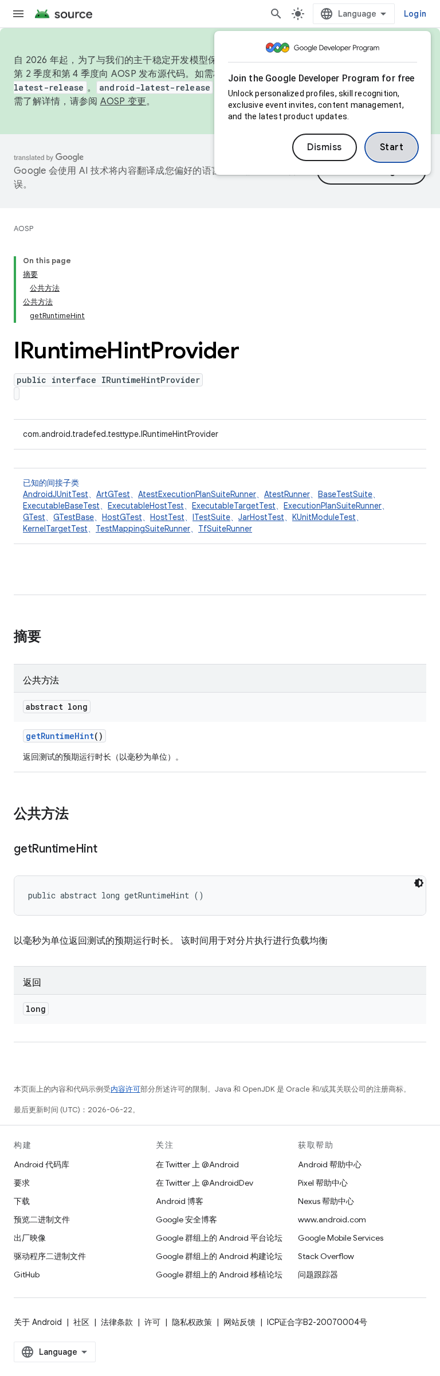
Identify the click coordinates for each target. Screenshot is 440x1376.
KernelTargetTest (55, 528)
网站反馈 (239, 1322)
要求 (22, 1183)
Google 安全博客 (186, 1219)
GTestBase (73, 517)
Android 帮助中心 (330, 1164)
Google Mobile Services (340, 1238)
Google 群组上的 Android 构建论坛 (219, 1256)
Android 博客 (179, 1201)
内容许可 (125, 1089)
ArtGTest (113, 494)
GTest (34, 517)
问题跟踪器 (318, 1274)
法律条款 (117, 1322)
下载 (22, 1201)
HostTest (167, 517)
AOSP (23, 228)
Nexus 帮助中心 (326, 1201)
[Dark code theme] (419, 883)
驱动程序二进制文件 (50, 1256)
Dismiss (324, 147)
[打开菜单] (18, 14)
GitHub (27, 1274)
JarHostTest (261, 517)
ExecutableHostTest (146, 506)
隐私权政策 (192, 1322)
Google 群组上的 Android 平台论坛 (219, 1238)
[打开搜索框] (276, 14)
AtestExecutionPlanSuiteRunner (197, 494)
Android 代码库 (41, 1164)
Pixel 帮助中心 (323, 1183)
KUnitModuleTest (324, 517)
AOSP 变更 (123, 101)
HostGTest (122, 517)
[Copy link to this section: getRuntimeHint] (108, 850)
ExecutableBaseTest (61, 506)
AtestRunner (287, 494)
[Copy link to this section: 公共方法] (80, 815)
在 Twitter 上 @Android (197, 1164)
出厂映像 (30, 1238)
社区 (81, 1322)
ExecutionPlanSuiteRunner (333, 506)
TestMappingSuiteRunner (143, 528)
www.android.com (332, 1219)
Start (392, 147)
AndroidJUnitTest (55, 494)
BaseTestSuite (345, 494)
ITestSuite (211, 517)
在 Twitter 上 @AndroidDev (204, 1183)
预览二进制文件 (42, 1219)
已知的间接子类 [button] (206, 506)
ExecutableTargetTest (234, 506)
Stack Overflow (326, 1256)
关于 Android (38, 1322)
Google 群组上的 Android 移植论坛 (219, 1274)
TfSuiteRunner (225, 528)
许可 (152, 1322)
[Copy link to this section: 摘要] (52, 637)
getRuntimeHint (60, 735)
